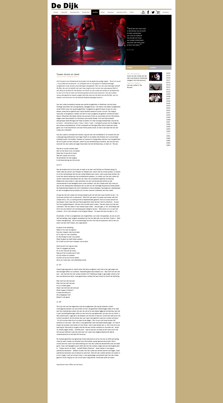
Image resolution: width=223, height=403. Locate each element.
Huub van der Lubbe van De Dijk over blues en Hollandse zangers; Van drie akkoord (137, 78)
